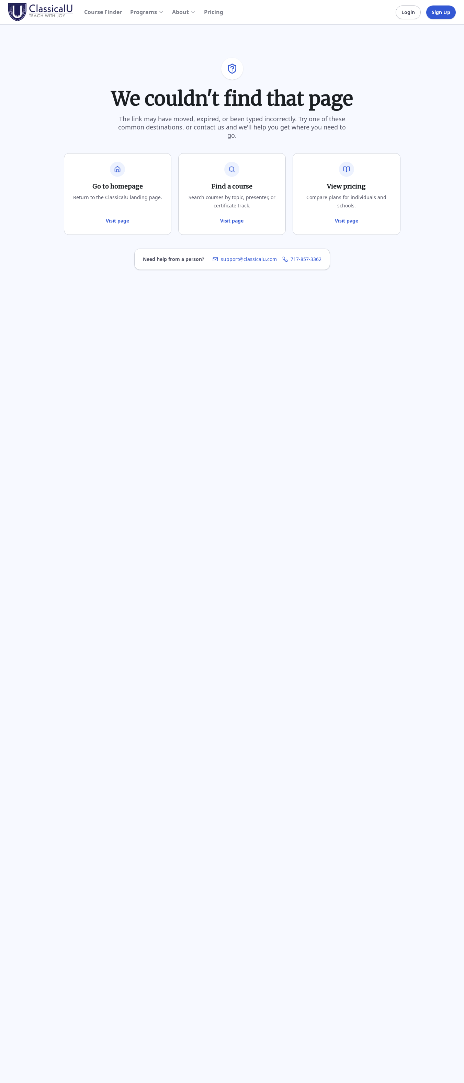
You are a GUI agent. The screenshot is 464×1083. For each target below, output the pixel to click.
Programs (143, 12)
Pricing (213, 12)
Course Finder (103, 12)
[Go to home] (40, 12)
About (180, 12)
